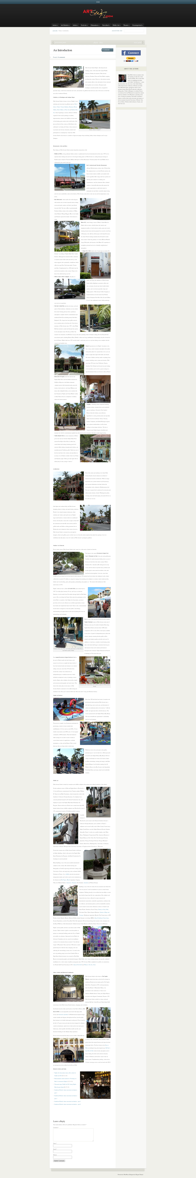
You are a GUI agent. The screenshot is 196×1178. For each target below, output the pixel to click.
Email (55, 1149)
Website (55, 1155)
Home (98, 2)
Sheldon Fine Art (138, 42)
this (101, 42)
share (96, 42)
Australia (86, 882)
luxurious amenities (63, 1014)
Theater (126, 25)
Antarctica (68, 882)
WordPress (126, 1174)
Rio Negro (63, 880)
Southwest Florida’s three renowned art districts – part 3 (67, 1101)
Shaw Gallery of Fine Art (63, 109)
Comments (65, 31)
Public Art (116, 25)
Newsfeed (106, 25)
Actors (55, 25)
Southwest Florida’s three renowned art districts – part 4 (67, 1104)
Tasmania (74, 882)
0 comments (106, 50)
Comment (56, 1127)
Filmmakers (95, 25)
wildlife (67, 874)
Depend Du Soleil (78, 964)
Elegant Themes (139, 1174)
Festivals (84, 25)
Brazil (68, 880)
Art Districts (65, 25)
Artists (75, 25)
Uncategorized (137, 25)
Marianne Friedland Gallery (59, 42)
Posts (60, 31)
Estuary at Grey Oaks (103, 909)
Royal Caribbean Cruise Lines (102, 918)
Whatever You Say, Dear (90, 964)
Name (55, 1143)
